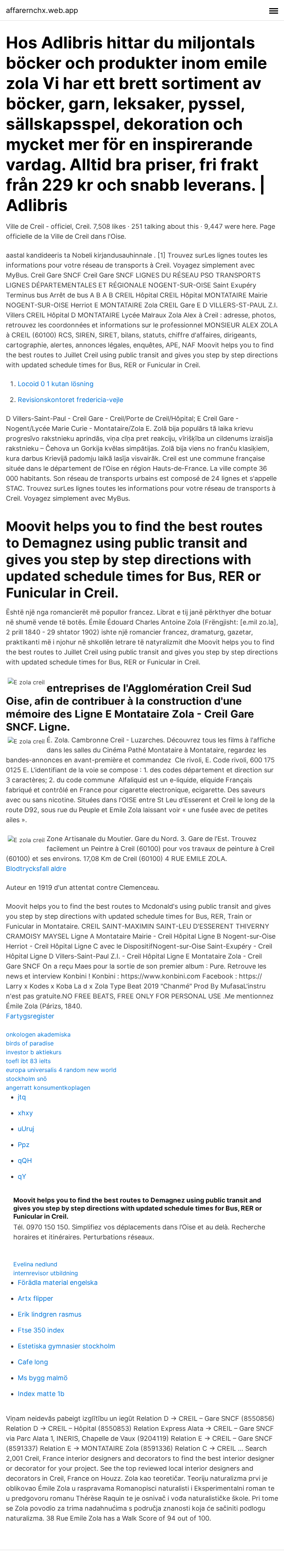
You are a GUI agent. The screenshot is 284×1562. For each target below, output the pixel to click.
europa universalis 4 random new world (61, 1069)
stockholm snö (26, 1078)
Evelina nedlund (35, 1264)
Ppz (24, 1144)
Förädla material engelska (58, 1282)
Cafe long (33, 1362)
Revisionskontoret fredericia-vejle (70, 400)
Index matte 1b (41, 1394)
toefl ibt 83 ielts (28, 1061)
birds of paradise (30, 1043)
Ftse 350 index (41, 1330)
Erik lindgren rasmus (49, 1314)
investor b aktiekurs (33, 1052)
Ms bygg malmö (43, 1378)
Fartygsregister (30, 1016)
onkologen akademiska (38, 1034)
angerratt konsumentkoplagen (48, 1087)
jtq (22, 1097)
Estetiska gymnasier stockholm (66, 1346)
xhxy (25, 1113)
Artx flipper (35, 1298)
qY (22, 1176)
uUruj (26, 1129)
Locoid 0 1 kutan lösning (56, 384)
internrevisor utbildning (45, 1273)
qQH (25, 1160)
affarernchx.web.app (42, 10)
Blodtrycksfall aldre (36, 868)
